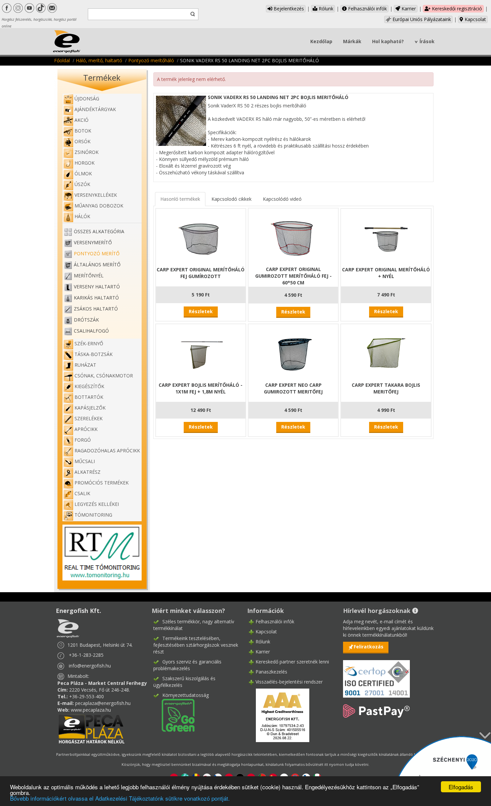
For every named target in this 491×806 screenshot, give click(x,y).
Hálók (82, 216)
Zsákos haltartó (96, 308)
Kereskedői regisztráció (456, 8)
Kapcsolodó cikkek (231, 199)
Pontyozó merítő (97, 253)
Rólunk (325, 8)
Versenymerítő (93, 242)
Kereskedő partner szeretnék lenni (292, 661)
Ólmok (83, 173)
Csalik (82, 493)
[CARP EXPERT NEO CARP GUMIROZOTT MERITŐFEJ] (293, 352)
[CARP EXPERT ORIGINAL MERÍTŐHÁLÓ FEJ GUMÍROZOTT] (201, 237)
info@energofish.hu (90, 665)
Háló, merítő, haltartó (99, 60)
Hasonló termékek (180, 199)
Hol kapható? (388, 41)
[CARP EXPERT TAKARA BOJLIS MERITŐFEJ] (386, 352)
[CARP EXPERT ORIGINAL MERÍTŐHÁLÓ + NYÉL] (386, 237)
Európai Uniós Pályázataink (421, 19)
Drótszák (86, 320)
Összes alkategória (99, 231)
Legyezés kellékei (96, 504)
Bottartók (88, 397)
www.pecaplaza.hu (91, 710)
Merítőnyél (89, 275)
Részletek (201, 311)
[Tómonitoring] (102, 552)
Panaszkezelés (271, 671)
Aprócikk (86, 429)
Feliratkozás (368, 646)
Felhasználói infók (367, 8)
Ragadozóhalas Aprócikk (107, 450)
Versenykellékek (95, 195)
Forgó (82, 440)
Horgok (84, 163)
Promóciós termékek (101, 482)
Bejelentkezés (288, 8)
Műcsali (84, 461)
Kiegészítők (89, 386)
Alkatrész (87, 472)
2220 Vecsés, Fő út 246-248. (99, 690)
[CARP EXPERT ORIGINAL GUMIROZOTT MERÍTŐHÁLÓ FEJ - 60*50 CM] (293, 236)
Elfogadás (461, 787)
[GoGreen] (174, 715)
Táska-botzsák (93, 354)
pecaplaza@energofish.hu (103, 703)
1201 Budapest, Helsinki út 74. (100, 645)
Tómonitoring (93, 515)
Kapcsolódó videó (282, 199)
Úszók (82, 184)
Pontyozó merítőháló (151, 60)
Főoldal (62, 60)
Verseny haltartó (97, 286)
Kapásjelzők (90, 408)
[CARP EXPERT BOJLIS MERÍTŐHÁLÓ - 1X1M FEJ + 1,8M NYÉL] (201, 352)
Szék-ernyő (88, 343)
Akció (81, 120)
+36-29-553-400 (86, 696)
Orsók (82, 141)
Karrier (408, 8)
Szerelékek (88, 418)
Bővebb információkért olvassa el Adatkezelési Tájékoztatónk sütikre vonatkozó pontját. (120, 798)
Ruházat (85, 365)
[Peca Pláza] (91, 728)
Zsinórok (86, 152)
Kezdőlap (321, 41)
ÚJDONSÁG (86, 98)
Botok (82, 130)
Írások (427, 41)
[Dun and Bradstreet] (278, 715)
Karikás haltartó (96, 297)
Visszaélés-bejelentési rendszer (289, 682)
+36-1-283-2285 (86, 655)
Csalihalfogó (91, 331)
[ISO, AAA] (376, 675)
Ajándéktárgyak (95, 109)
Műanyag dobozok (98, 205)
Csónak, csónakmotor (103, 375)
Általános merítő (97, 264)
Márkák (352, 41)
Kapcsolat (474, 19)
